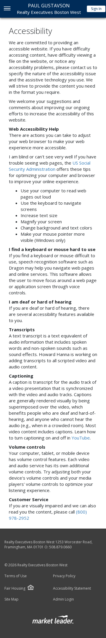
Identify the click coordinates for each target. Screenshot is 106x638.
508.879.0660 (60, 547)
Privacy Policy (64, 576)
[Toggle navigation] (7, 9)
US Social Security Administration (49, 166)
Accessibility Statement (72, 588)
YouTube (81, 438)
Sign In (96, 8)
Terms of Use (15, 576)
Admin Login (63, 599)
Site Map (11, 599)
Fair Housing (14, 588)
